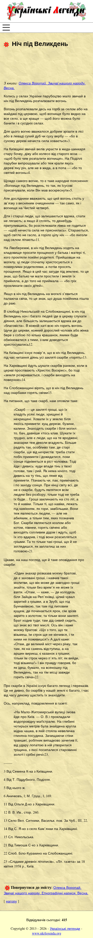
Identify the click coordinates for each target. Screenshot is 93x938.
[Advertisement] (43, 64)
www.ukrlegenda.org (46, 933)
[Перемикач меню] (6, 28)
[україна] (46, 11)
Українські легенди (65, 928)
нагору (11, 901)
